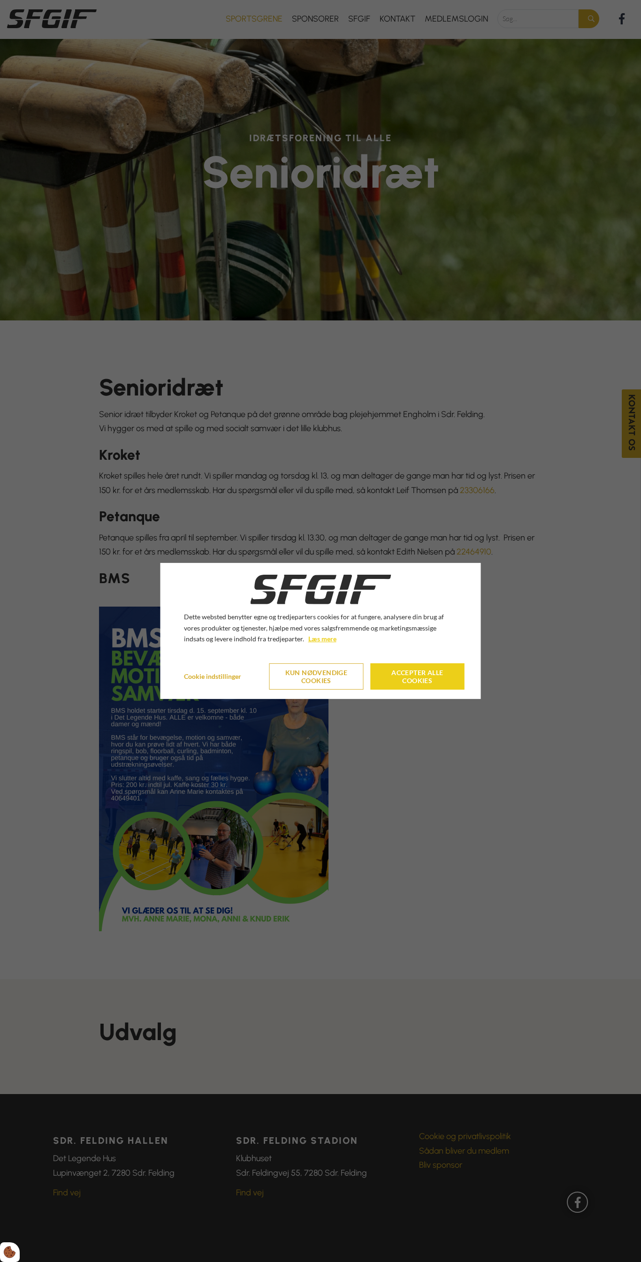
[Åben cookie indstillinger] (10, 1252)
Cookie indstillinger (212, 676)
